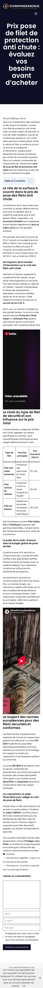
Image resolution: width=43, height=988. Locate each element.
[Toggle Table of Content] (29, 181)
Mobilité (10, 854)
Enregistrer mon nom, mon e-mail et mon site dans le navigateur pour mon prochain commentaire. (22, 936)
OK (24, 986)
